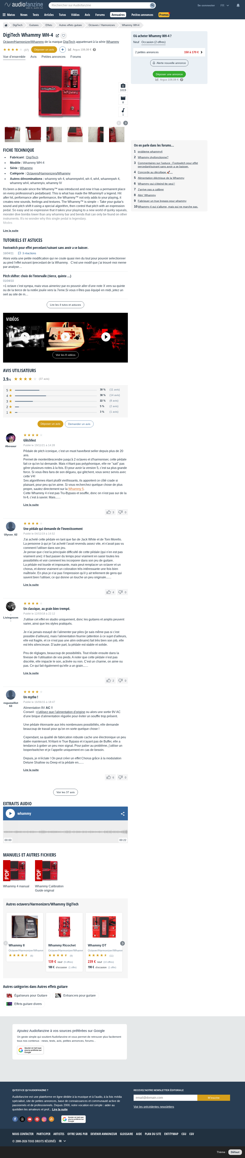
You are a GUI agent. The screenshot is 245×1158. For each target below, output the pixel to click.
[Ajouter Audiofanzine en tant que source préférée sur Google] (30, 1050)
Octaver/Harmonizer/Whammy (23, 41)
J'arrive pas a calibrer (151, 189)
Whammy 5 (76, 489)
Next (125, 123)
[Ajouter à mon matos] (63, 35)
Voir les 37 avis (65, 792)
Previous (119, 123)
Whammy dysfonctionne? (153, 157)
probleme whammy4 (150, 151)
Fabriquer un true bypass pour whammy (162, 200)
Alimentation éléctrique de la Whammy (161, 177)
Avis (33, 56)
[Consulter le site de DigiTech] (56, 35)
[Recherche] (152, 5)
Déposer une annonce (169, 74)
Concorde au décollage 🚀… (155, 172)
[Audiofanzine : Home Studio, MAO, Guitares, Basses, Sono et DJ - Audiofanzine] (24, 5)
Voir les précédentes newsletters (154, 1106)
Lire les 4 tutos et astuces (65, 304)
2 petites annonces (147, 52)
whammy (24, 813)
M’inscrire (214, 1097)
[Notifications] (238, 5)
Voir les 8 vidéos (65, 354)
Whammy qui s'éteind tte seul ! (156, 183)
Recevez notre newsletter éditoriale (159, 1090)
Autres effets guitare (70, 25)
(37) (26, 49)
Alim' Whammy (147, 195)
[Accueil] (6, 25)
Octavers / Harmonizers (102, 25)
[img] (13, 49)
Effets (49, 25)
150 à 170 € (191, 52)
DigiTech (17, 25)
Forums (75, 56)
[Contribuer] (62, 49)
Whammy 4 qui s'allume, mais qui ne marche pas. (168, 206)
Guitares (34, 25)
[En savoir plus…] (94, 49)
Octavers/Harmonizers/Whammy (48, 173)
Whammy (112, 41)
